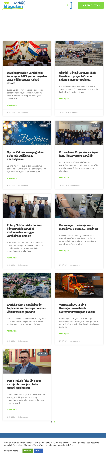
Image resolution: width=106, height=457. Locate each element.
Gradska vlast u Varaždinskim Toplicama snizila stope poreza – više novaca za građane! (26, 308)
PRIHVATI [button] (27, 451)
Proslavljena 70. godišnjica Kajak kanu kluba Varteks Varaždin (78, 154)
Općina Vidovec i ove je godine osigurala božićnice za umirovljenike (25, 155)
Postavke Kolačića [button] (12, 451)
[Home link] (13, 5)
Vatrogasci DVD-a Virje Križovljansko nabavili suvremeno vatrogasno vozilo (77, 308)
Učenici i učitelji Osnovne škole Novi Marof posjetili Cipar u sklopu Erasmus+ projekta (77, 76)
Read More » (12, 105)
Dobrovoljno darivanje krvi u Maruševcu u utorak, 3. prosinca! (78, 227)
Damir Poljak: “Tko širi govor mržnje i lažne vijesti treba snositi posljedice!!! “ (24, 384)
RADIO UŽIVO (91, 5)
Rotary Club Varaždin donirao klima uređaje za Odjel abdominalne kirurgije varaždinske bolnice (24, 231)
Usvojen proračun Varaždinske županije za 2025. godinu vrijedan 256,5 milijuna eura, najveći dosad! (27, 78)
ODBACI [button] (38, 451)
